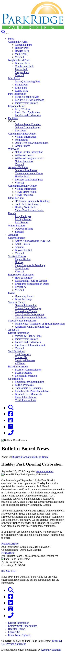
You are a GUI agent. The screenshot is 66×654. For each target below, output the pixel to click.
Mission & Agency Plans (28, 335)
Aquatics (19, 247)
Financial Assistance (26, 397)
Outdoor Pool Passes (26, 170)
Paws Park (20, 130)
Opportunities (15, 378)
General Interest (16, 237)
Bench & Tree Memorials (28, 394)
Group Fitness (22, 145)
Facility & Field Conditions (29, 99)
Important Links (16, 106)
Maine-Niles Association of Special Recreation (40, 323)
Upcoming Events (24, 296)
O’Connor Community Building (32, 201)
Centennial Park (23, 44)
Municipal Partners (25, 360)
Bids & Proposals (24, 384)
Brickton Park (22, 63)
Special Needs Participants (22, 320)
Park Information (17, 93)
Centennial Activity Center (22, 185)
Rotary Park (21, 90)
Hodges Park (22, 50)
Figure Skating (23, 259)
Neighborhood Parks (19, 60)
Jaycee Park (21, 69)
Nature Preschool (24, 161)
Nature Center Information (29, 152)
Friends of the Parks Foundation (32, 391)
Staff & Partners (16, 351)
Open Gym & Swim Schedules (31, 142)
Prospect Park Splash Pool (29, 179)
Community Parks (17, 41)
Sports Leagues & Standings (30, 265)
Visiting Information (25, 136)
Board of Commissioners (28, 369)
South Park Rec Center (27, 204)
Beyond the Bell (23, 250)
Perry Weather (22, 109)
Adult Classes (22, 243)
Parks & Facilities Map (27, 96)
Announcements (44, 471)
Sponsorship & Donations (28, 388)
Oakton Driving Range (27, 127)
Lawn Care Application (27, 112)
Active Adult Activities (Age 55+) (33, 240)
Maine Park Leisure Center (29, 210)
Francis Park (21, 84)
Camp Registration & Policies (31, 317)
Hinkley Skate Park (25, 207)
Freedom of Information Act (30, 345)
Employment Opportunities (29, 381)
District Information (18, 332)
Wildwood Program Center (29, 158)
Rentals (12, 213)
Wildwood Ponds (24, 155)
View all (19, 57)
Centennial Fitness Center (22, 133)
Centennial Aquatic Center (29, 173)
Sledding (19, 231)
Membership (21, 139)
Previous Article (9, 543)
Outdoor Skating (24, 228)
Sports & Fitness (17, 256)
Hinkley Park (22, 47)
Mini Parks (14, 78)
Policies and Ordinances (28, 115)
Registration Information (21, 274)
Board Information (18, 366)
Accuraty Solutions (51, 649)
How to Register (23, 277)
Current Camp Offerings (28, 308)
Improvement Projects (26, 102)
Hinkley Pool (22, 176)
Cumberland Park (24, 66)
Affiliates (20, 363)
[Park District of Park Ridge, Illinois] (33, 28)
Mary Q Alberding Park (27, 81)
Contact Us (21, 357)
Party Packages (23, 216)
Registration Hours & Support (31, 280)
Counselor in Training (26, 311)
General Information (26, 305)
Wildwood (13, 148)
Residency (20, 286)
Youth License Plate (25, 400)
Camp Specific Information (29, 314)
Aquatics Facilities (18, 167)
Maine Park (21, 53)
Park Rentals (21, 222)
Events (11, 292)
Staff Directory (23, 354)
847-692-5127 (9, 570)
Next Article (7, 552)
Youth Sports (22, 268)
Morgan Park (22, 72)
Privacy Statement (16, 643)
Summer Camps (16, 302)
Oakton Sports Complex (28, 124)
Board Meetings (23, 299)
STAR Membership (25, 191)
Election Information (26, 375)
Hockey (19, 262)
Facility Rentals (23, 219)
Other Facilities (16, 197)
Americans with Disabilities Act (32, 326)
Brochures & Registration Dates (32, 283)
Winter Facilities (16, 225)
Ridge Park (21, 87)
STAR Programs (24, 194)
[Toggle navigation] (7, 33)
